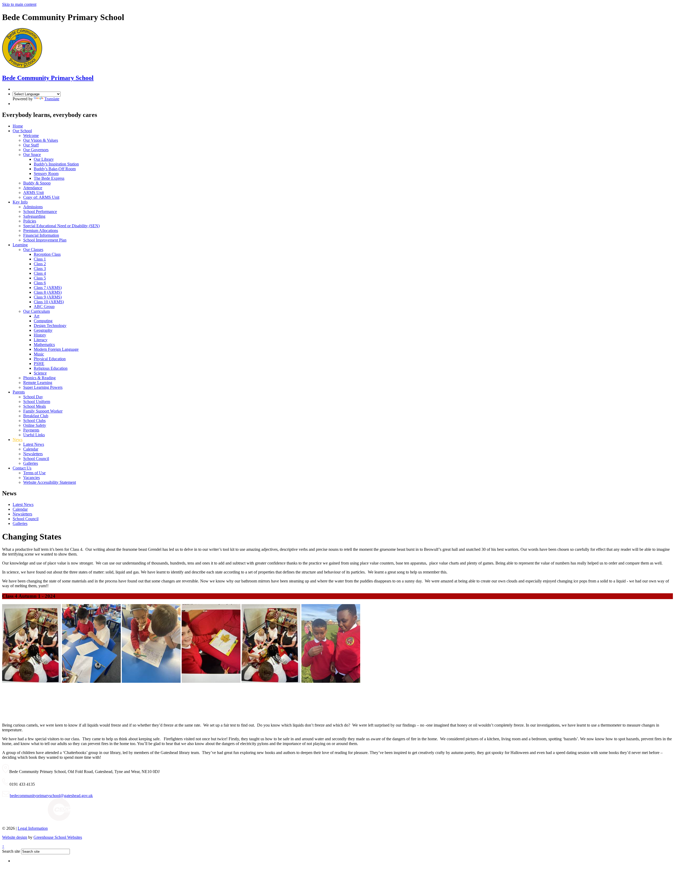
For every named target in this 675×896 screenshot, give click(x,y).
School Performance (40, 211)
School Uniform (36, 401)
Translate (51, 99)
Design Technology (50, 325)
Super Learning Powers (42, 387)
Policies (29, 221)
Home (18, 126)
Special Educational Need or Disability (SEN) (61, 226)
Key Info (20, 202)
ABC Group (44, 306)
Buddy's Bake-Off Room (55, 169)
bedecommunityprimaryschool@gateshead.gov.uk (51, 795)
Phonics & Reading (39, 378)
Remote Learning (37, 382)
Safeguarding (34, 216)
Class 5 (40, 278)
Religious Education (51, 368)
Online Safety (34, 425)
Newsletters (33, 454)
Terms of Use (34, 473)
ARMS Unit (33, 192)
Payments (31, 430)
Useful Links (34, 435)
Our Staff (31, 145)
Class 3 (40, 268)
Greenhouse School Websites (57, 837)
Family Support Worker (42, 411)
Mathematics (44, 344)
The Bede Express (49, 178)
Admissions (33, 207)
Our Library (44, 159)
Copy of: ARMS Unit (41, 197)
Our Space (32, 154)
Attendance (32, 188)
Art (36, 316)
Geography (43, 330)
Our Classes (33, 249)
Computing (43, 321)
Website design (14, 837)
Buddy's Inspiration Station (56, 164)
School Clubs (34, 420)
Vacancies (31, 477)
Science (40, 373)
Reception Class (47, 254)
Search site (11, 851)
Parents (19, 392)
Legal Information (33, 828)
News (17, 439)
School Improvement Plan (44, 240)
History (40, 335)
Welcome (31, 135)
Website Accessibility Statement (49, 482)
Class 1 (40, 259)
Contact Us (22, 468)
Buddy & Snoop (37, 183)
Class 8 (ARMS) (48, 292)
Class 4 (40, 273)
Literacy (40, 340)
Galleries (30, 463)
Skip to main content (19, 4)
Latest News (33, 444)
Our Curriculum (36, 311)
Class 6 (40, 283)
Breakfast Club (35, 416)
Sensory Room (46, 173)
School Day (33, 397)
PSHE (39, 363)
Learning (20, 245)
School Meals (34, 406)
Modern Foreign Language (56, 349)
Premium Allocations (40, 230)
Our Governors (36, 150)
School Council (36, 458)
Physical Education (50, 359)
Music (39, 354)
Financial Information (41, 235)
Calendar (30, 449)
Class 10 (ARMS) (49, 302)
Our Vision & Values (40, 140)
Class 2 (40, 264)
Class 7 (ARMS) (48, 287)
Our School (22, 131)
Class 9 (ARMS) (48, 297)
